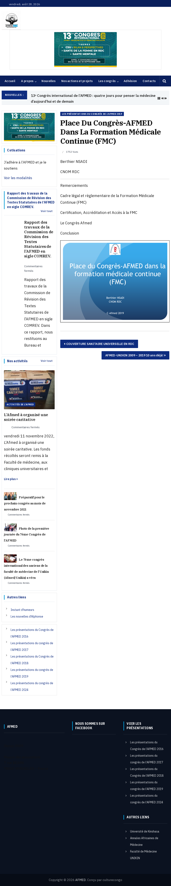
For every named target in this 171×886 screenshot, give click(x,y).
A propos (27, 81)
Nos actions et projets (77, 81)
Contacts (149, 81)
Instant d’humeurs (22, 604)
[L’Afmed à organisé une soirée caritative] (29, 384)
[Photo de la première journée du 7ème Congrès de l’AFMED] (10, 521)
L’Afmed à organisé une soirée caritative (26, 412)
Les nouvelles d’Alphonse (27, 611)
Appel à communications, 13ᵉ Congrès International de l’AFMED (82, 95)
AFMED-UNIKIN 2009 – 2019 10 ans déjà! (134, 350)
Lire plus (10, 473)
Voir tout (47, 206)
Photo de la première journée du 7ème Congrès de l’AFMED (26, 529)
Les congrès (107, 81)
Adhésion (130, 81)
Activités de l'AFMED (20, 399)
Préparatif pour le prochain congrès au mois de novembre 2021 (24, 498)
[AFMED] (85, 20)
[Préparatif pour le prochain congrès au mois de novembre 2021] (10, 490)
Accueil (10, 81)
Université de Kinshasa (144, 826)
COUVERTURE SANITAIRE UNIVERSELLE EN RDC (100, 338)
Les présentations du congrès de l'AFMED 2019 (92, 108)
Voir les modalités (18, 172)
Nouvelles (48, 81)
